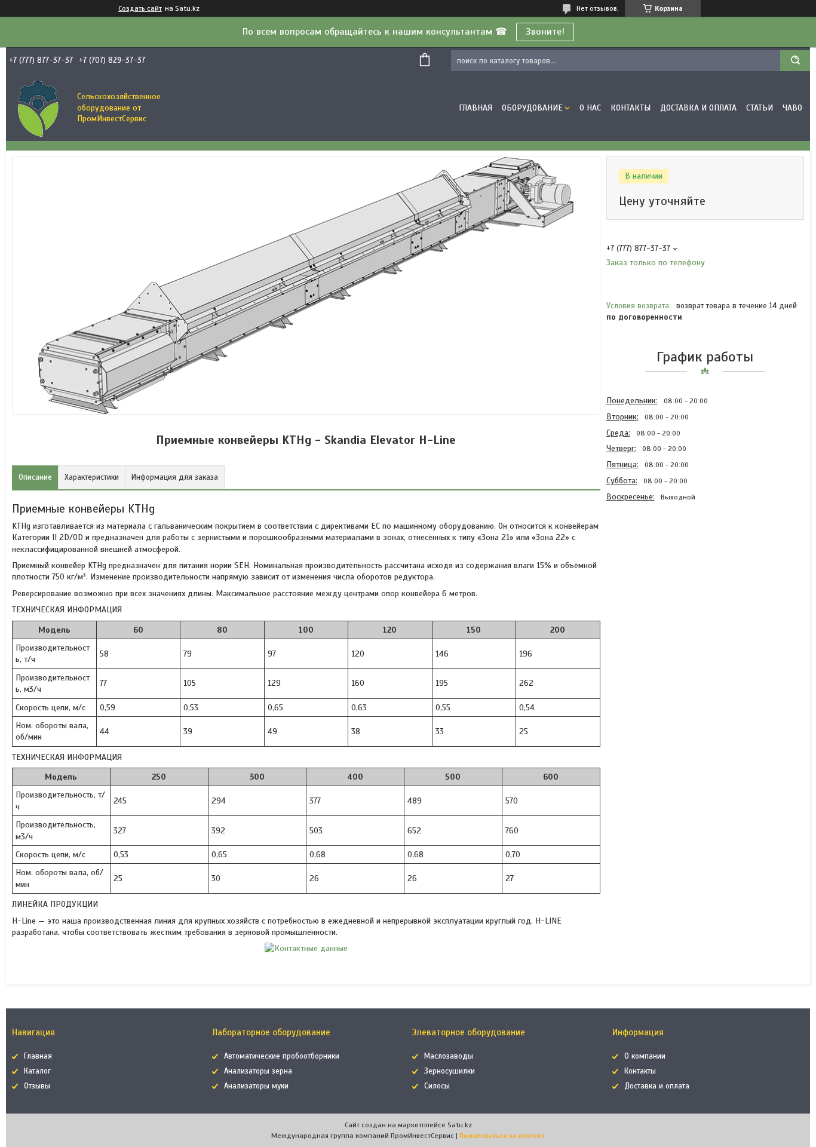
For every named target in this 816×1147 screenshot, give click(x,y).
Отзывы (37, 1086)
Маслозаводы (448, 1056)
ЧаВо (792, 108)
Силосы (437, 1086)
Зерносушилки (449, 1071)
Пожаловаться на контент (502, 1135)
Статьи (759, 108)
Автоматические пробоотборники (281, 1056)
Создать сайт (140, 8)
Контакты (631, 108)
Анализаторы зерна (258, 1071)
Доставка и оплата (698, 108)
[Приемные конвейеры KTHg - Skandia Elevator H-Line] (649, 569)
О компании (644, 1056)
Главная (475, 108)
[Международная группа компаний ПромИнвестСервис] (39, 108)
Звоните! (545, 32)
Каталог (37, 1071)
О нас (590, 108)
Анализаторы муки (256, 1086)
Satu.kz (459, 1125)
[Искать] (795, 60)
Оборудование (532, 108)
